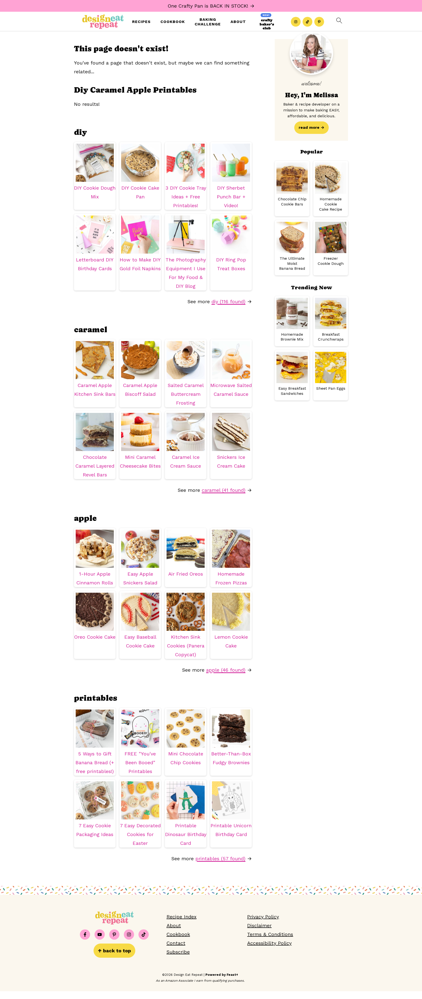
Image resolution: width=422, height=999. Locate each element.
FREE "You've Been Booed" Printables (140, 762)
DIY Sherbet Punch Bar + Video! (231, 196)
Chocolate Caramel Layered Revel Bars (94, 466)
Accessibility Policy (269, 943)
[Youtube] (100, 934)
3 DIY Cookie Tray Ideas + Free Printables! (185, 196)
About (238, 21)
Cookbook (172, 21)
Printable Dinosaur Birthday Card (185, 834)
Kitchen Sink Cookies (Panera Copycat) (185, 645)
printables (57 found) (220, 858)
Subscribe (178, 952)
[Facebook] (85, 934)
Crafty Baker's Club (267, 24)
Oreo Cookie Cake (95, 637)
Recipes (141, 21)
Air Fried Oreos (185, 574)
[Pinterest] (319, 22)
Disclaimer (259, 925)
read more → (311, 127)
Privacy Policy (263, 917)
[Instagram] (296, 22)
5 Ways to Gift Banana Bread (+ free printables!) (94, 762)
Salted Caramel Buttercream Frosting (186, 394)
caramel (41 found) (223, 490)
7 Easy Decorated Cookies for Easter (140, 834)
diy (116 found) (228, 301)
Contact (176, 943)
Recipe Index (182, 917)
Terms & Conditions (270, 934)
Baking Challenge (208, 21)
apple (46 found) (225, 670)
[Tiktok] (307, 22)
